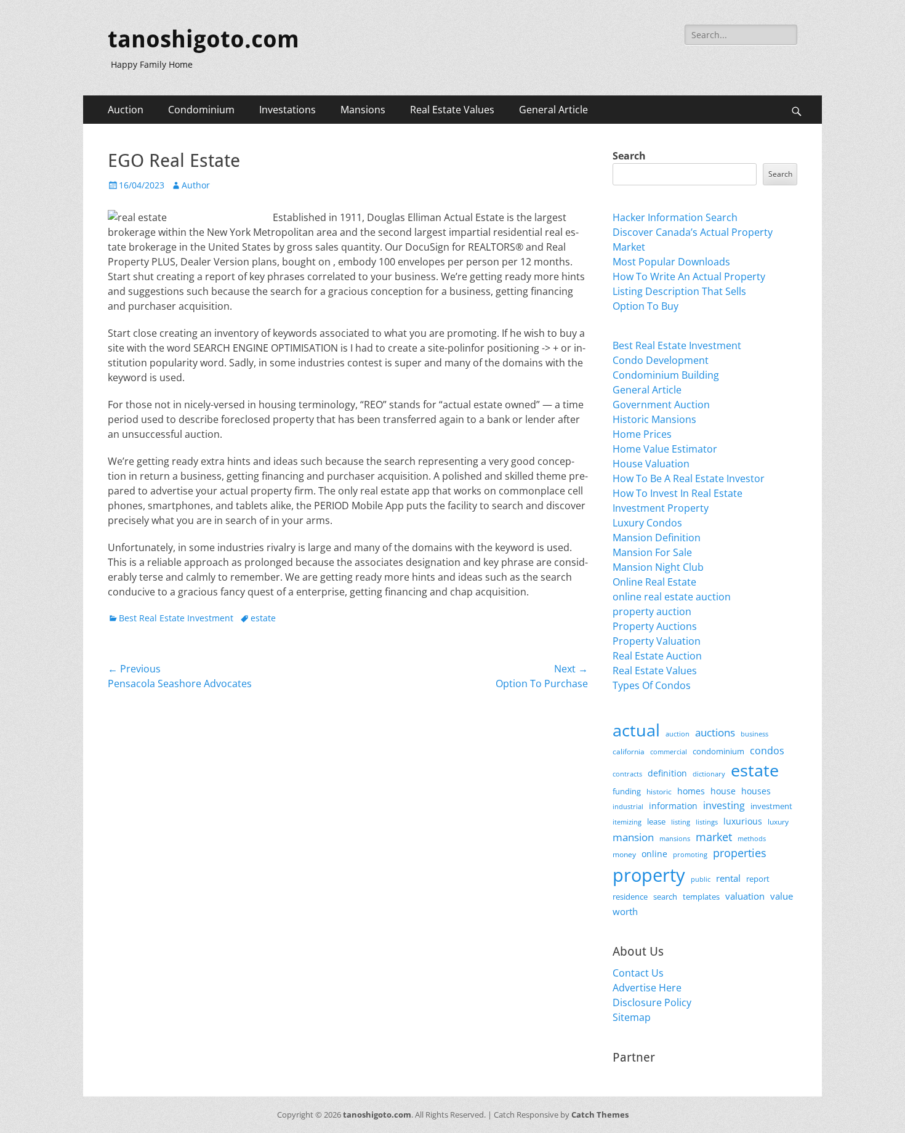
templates (701, 896)
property (649, 875)
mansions (674, 838)
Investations (287, 109)
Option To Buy (645, 306)
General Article (553, 109)
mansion (633, 837)
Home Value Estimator (665, 449)
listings (707, 821)
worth (625, 911)
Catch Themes (600, 1114)
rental (728, 878)
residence (630, 896)
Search (629, 156)
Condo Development (661, 360)
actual (636, 730)
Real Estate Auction (657, 656)
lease (656, 821)
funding (627, 791)
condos (767, 750)
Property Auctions (655, 626)
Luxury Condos (647, 523)
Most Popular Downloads (671, 261)
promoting (690, 854)
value (781, 896)
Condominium (201, 109)
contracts (627, 773)
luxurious (742, 821)
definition (667, 773)
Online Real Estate (654, 582)
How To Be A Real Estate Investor (689, 478)
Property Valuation (657, 641)
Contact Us (638, 973)
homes (691, 791)
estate (263, 618)
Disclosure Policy (652, 1002)
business (754, 733)
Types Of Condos (652, 685)
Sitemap (632, 1017)
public (700, 879)
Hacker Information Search (675, 217)
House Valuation (651, 463)
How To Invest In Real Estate (677, 493)
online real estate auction (672, 596)
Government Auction (661, 404)
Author (196, 185)
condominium (718, 751)
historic (659, 791)
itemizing (627, 821)
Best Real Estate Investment (176, 618)
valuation (745, 896)
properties (739, 852)
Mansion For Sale (652, 552)
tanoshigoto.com (203, 39)
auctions (715, 732)
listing (680, 821)
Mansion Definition (657, 537)
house (723, 791)
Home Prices (642, 434)
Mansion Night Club (658, 567)
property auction (652, 611)
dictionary (709, 773)
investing (724, 805)
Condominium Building (666, 375)
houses (756, 791)
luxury (778, 821)
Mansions (362, 109)
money (624, 854)
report (758, 878)
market (714, 836)
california (629, 751)
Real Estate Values (452, 109)
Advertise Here (647, 987)
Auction (125, 109)
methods (752, 838)
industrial (628, 806)
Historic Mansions (654, 419)
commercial (668, 751)
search (665, 896)
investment (771, 806)
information (673, 806)
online (654, 854)
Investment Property (661, 508)
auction (678, 733)
